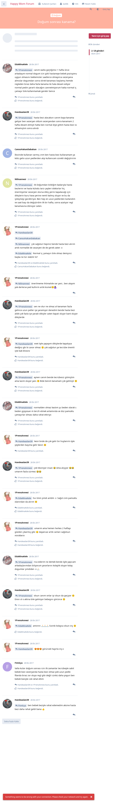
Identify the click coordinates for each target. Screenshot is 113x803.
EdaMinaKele (24, 253)
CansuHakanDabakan (29, 238)
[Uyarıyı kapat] (91, 797)
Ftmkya (22, 705)
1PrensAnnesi (25, 70)
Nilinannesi (24, 244)
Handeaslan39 (25, 232)
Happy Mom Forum (22, 3)
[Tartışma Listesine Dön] (3, 3)
